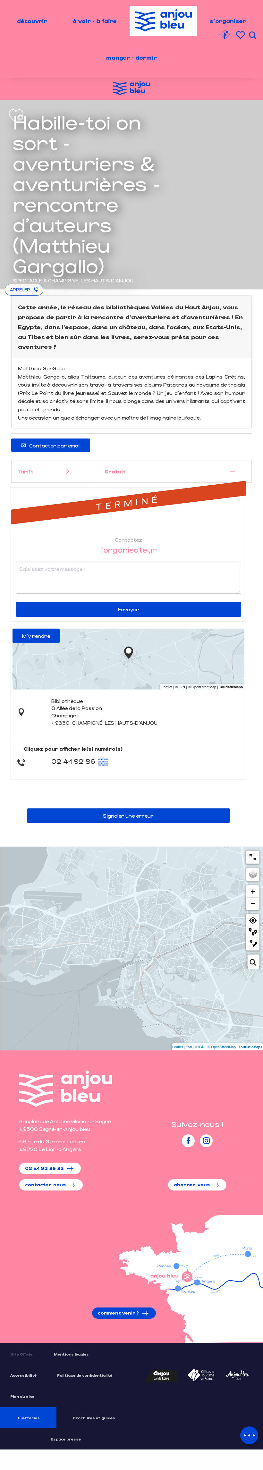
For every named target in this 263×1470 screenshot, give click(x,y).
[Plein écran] (253, 857)
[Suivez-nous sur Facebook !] (188, 1140)
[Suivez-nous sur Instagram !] (206, 1140)
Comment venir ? (118, 1312)
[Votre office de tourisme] (225, 35)
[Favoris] (241, 35)
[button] (252, 35)
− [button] (253, 903)
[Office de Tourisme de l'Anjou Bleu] (65, 1089)
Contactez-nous (45, 1184)
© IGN (200, 1046)
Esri (189, 1046)
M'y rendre (36, 636)
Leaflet (177, 1046)
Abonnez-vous (192, 1184)
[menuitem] (32, 21)
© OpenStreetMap (222, 1046)
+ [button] (253, 892)
